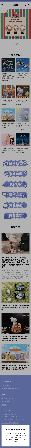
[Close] (27, 427)
